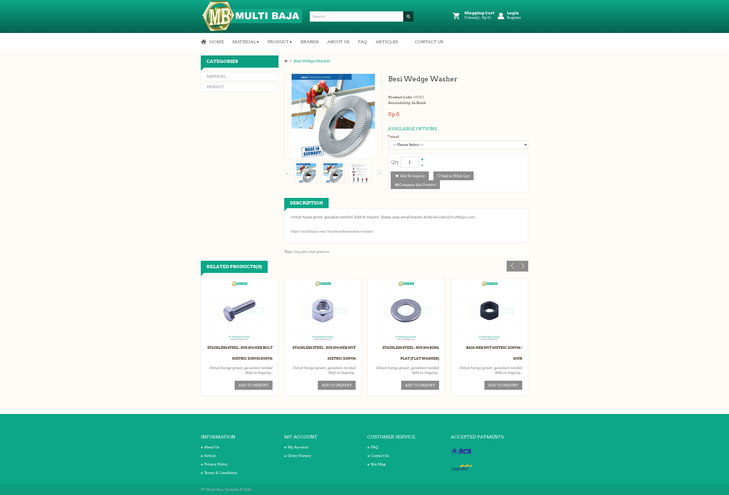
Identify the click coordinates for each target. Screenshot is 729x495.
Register (514, 17)
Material (216, 76)
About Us (211, 447)
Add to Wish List (456, 176)
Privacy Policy (216, 464)
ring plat (300, 251)
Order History (299, 455)
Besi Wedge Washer (312, 61)
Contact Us (380, 455)
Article (210, 455)
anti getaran (319, 251)
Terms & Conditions (220, 473)
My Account (298, 447)
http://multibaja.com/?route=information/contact (332, 231)
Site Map (378, 464)
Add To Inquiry (412, 176)
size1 (394, 136)
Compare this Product (417, 185)
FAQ (374, 447)
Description (306, 203)
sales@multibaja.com (456, 217)
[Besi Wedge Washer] (306, 173)
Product (215, 87)
